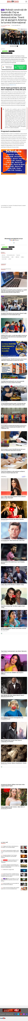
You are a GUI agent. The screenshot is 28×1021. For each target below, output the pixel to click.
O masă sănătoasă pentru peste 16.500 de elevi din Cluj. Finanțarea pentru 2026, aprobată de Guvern (13, 404)
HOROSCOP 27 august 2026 (7, 869)
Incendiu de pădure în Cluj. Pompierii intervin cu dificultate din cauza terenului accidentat (9, 856)
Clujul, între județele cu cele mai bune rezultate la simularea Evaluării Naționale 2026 (13, 472)
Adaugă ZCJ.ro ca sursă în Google (8, 67)
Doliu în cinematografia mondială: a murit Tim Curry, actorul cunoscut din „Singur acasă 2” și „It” (10, 851)
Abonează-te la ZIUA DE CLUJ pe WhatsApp (21, 67)
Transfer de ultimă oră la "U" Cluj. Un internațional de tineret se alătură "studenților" (10, 861)
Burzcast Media (18, 1016)
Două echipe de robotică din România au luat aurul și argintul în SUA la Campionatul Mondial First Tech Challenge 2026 (13, 427)
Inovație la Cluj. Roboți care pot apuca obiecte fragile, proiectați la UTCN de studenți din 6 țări (14, 314)
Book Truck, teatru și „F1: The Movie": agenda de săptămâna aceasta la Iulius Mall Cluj (10, 879)
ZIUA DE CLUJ (13, 84)
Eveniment (3, 26)
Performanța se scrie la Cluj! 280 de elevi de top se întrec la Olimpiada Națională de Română (13, 450)
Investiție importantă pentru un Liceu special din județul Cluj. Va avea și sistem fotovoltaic (12, 382)
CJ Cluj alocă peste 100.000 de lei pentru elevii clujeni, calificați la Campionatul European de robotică (14, 359)
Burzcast (13, 1016)
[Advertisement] (14, 190)
